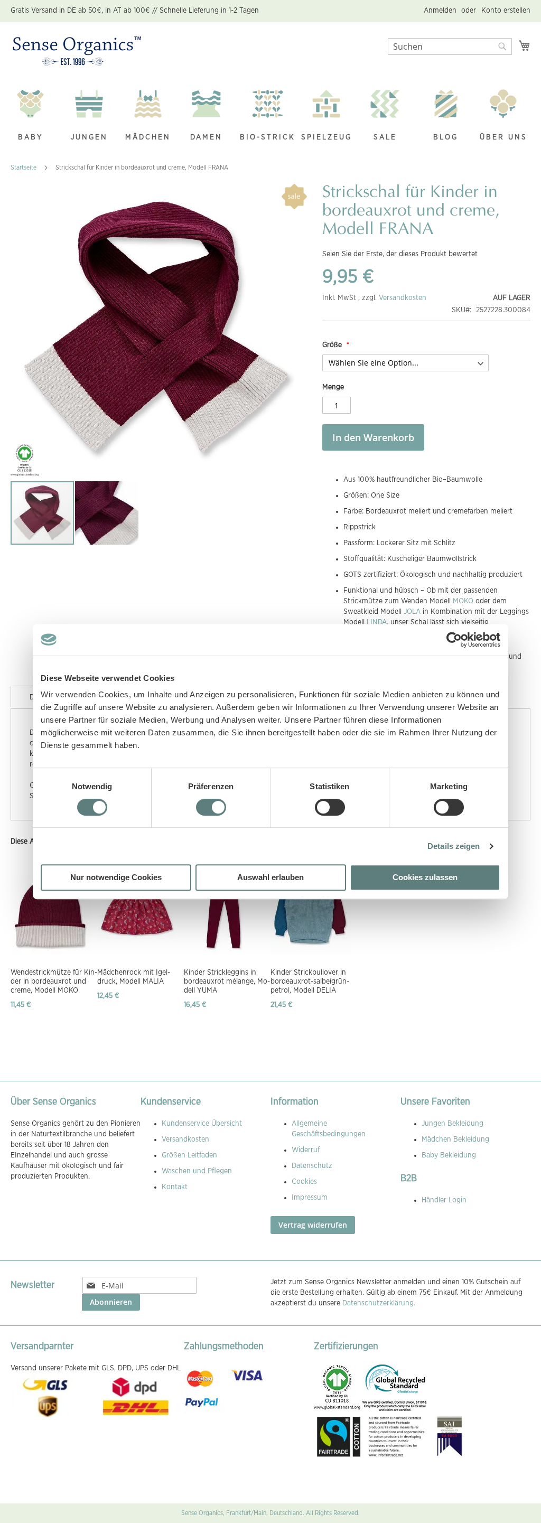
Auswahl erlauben (270, 877)
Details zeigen (453, 846)
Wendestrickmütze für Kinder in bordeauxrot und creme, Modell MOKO (54, 981)
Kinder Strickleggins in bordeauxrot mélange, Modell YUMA (227, 981)
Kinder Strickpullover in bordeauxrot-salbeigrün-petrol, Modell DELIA (309, 981)
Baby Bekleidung (449, 1155)
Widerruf (306, 1150)
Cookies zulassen (425, 877)
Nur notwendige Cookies (116, 877)
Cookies (304, 1181)
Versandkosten (402, 298)
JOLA (412, 611)
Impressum (310, 1197)
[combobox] (450, 46)
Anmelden (440, 10)
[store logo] (77, 52)
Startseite (23, 167)
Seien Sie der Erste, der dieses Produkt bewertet (400, 254)
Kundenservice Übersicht (202, 1123)
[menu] (270, 116)
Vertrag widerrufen (312, 1225)
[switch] (211, 808)
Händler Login (444, 1200)
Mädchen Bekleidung (455, 1139)
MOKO (463, 601)
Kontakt (175, 1187)
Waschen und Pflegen (197, 1171)
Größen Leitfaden (189, 1155)
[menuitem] (36, 116)
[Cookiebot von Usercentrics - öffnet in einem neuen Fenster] (454, 640)
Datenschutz (312, 1166)
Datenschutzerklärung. (378, 1303)
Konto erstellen (505, 10)
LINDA (377, 622)
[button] (106, 513)
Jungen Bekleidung (452, 1123)
